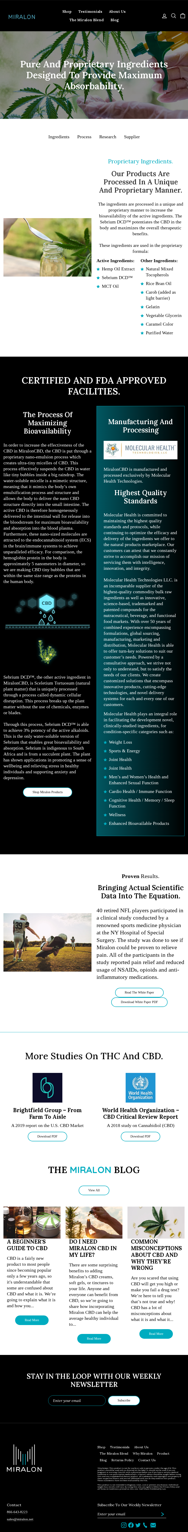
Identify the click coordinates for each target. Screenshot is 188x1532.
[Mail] (153, 1525)
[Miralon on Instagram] (124, 1525)
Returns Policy (122, 1460)
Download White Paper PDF (139, 1002)
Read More (32, 1320)
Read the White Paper (139, 992)
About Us (117, 11)
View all (94, 1190)
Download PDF (47, 1136)
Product (163, 1453)
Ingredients (58, 136)
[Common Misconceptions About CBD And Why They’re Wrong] (156, 1223)
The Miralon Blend (86, 20)
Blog (115, 20)
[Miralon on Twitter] (138, 1525)
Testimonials (90, 11)
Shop (67, 11)
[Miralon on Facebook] (131, 1525)
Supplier (132, 136)
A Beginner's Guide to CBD (27, 1245)
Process (84, 136)
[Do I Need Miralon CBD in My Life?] (94, 1223)
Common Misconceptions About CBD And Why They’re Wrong (156, 1255)
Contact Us (147, 1460)
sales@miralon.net (20, 1519)
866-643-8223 (17, 1512)
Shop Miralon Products (48, 792)
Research (107, 136)
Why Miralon (142, 1453)
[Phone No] (145, 1525)
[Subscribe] (162, 1513)
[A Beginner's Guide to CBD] (32, 1223)
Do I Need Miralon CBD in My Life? (93, 1248)
